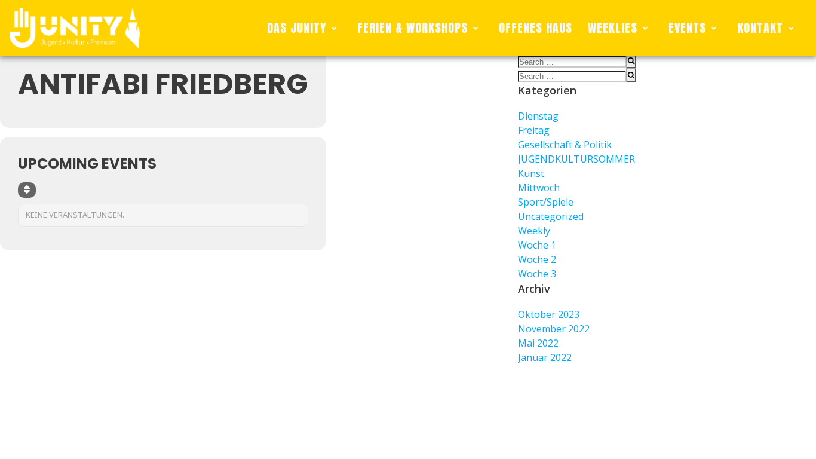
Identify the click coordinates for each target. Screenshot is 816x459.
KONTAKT (760, 28)
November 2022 (554, 328)
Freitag (534, 130)
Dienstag (538, 116)
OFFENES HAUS (535, 28)
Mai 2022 (538, 343)
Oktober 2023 (548, 314)
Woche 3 (537, 273)
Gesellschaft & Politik (565, 144)
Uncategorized (551, 216)
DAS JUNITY (296, 28)
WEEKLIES (612, 28)
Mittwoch (539, 187)
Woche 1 (537, 245)
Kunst (531, 173)
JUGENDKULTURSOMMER (576, 159)
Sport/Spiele (545, 202)
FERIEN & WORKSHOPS (412, 28)
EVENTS (687, 28)
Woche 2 (537, 259)
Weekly (534, 230)
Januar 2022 (545, 357)
